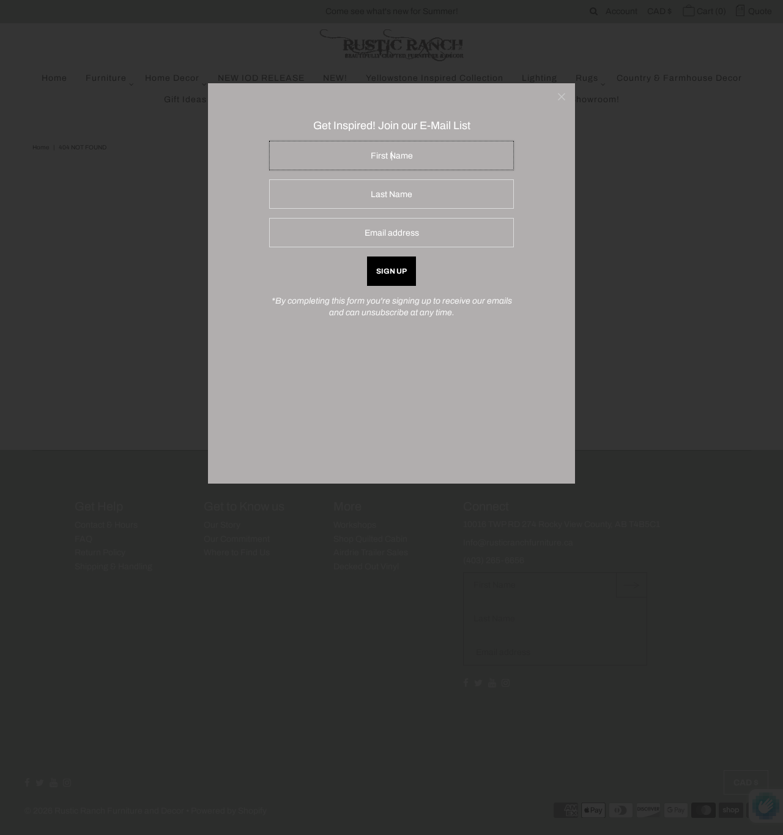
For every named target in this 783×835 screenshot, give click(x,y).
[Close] (561, 96)
